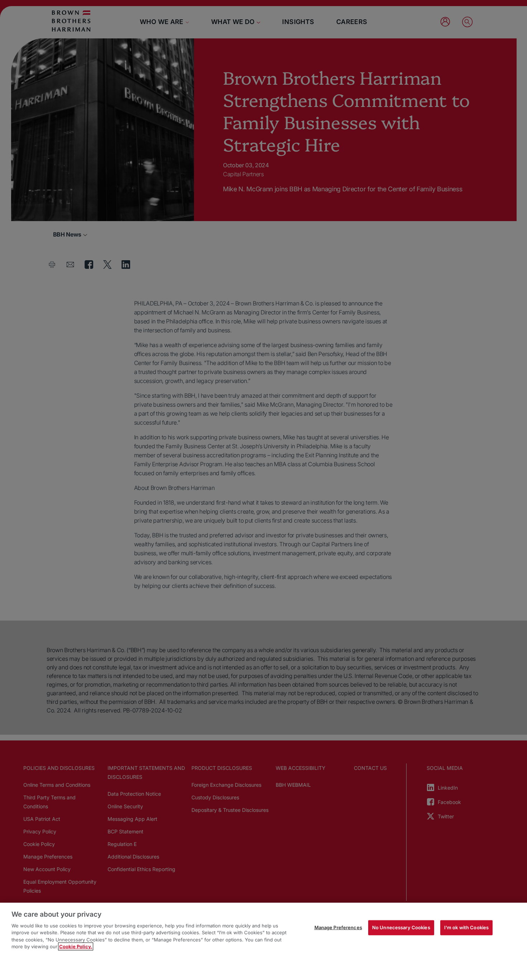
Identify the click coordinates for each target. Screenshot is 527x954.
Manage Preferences (338, 927)
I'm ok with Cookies (466, 927)
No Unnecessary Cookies (401, 927)
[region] (263, 928)
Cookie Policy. (75, 946)
